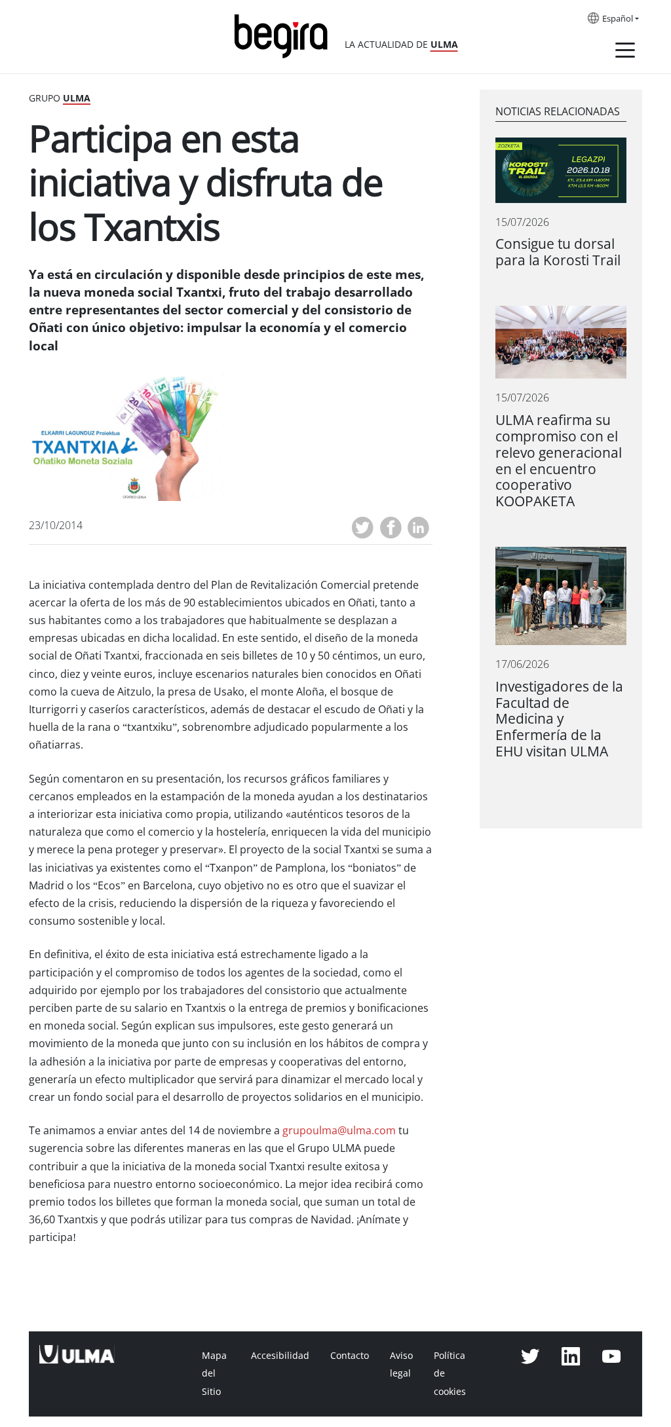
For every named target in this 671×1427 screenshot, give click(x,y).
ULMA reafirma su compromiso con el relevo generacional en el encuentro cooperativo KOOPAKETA (558, 461)
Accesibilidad (280, 1355)
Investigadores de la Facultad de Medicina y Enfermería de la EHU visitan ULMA (559, 719)
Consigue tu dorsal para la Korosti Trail (558, 252)
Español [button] (617, 19)
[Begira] (286, 35)
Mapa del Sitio (214, 1373)
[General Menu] (625, 52)
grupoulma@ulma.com (339, 1130)
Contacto (349, 1355)
